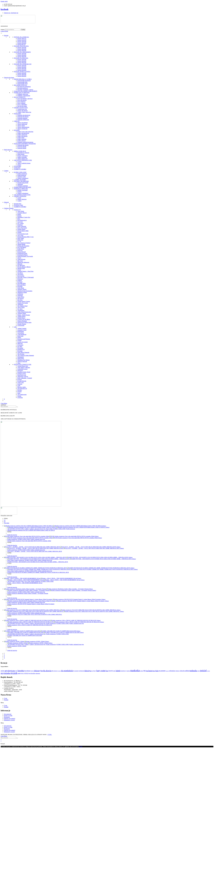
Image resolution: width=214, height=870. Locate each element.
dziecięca (87, 671)
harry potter (101, 670)
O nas (5, 698)
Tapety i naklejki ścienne (23, 163)
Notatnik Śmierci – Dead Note (25, 271)
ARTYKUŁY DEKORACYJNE (23, 160)
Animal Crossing (21, 328)
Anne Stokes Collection (23, 367)
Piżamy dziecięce (21, 199)
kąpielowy (123, 670)
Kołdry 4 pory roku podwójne (25, 131)
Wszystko (6, 523)
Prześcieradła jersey (22, 83)
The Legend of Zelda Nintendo (25, 355)
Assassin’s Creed (21, 330)
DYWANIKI (17, 166)
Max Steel (20, 261)
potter (198, 670)
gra (92, 670)
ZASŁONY (17, 167)
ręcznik (14, 673)
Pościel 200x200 (21, 50)
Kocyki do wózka (22, 106)
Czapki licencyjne (22, 109)
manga (128, 670)
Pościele (6, 35)
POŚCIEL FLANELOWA (21, 58)
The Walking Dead (22, 306)
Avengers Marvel (21, 212)
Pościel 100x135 (21, 38)
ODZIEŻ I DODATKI (20, 196)
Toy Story (20, 309)
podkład (186, 671)
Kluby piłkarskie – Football (24, 378)
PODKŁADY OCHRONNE (22, 92)
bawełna (21, 671)
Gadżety (6, 170)
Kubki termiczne (21, 175)
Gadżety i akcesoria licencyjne (37, 529)
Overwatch (20, 345)
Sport (18, 393)
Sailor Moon (20, 288)
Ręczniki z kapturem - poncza (25, 89)
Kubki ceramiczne (22, 173)
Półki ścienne (20, 154)
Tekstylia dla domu (9, 77)
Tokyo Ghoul (20, 307)
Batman (19, 215)
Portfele (19, 191)
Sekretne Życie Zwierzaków (24, 291)
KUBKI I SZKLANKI (20, 172)
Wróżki (19, 396)
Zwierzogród (20, 325)
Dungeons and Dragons (23, 339)
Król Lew (20, 250)
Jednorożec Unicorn (22, 376)
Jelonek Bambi (21, 244)
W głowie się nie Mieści (23, 319)
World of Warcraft (22, 361)
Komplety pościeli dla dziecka (25, 142)
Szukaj (23, 29)
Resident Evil (20, 349)
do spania (75, 670)
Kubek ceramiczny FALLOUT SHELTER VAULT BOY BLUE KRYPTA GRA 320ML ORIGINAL (34, 614)
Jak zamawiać (7, 714)
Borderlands (20, 331)
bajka (16, 670)
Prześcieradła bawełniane (24, 80)
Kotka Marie (20, 249)
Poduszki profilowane (23, 119)
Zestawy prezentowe (22, 178)
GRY (15, 327)
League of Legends (22, 342)
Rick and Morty (21, 285)
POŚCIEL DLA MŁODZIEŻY (22, 52)
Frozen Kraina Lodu (22, 234)
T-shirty (19, 200)
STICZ (22, 673)
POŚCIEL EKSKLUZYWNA (22, 71)
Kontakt (6, 700)
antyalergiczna (10, 671)
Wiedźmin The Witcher (23, 360)
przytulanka (5, 673)
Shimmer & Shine (22, 292)
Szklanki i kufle (21, 176)
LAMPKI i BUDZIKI (20, 179)
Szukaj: (3, 29)
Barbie (19, 214)
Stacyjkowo (20, 298)
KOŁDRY (17, 130)
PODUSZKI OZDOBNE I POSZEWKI (25, 143)
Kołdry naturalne (21, 139)
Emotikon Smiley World (23, 372)
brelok (32, 670)
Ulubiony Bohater (9, 208)
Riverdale (19, 286)
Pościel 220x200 (21, 70)
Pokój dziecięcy (8, 149)
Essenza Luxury (21, 373)
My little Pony (21, 265)
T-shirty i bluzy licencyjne (24, 112)
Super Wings (20, 297)
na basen (149, 671)
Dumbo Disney (21, 229)
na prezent (162, 671)
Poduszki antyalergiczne (23, 115)
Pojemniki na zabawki (23, 152)
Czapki (19, 197)
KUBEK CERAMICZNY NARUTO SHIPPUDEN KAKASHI (24, 635)
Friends (19, 232)
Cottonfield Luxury (22, 369)
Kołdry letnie (20, 137)
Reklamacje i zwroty (9, 720)
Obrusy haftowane (22, 124)
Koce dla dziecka (21, 100)
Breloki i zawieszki (22, 190)
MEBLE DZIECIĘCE (20, 151)
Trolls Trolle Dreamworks (24, 312)
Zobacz (104, 526)
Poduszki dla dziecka (23, 116)
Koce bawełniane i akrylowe (25, 98)
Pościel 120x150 (21, 40)
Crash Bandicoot (21, 334)
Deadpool (20, 224)
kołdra (114, 670)
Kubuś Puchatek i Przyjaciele (25, 256)
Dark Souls (20, 336)
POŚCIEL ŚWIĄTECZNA (21, 46)
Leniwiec (19, 384)
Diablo (19, 337)
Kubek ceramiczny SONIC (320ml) (16, 646)
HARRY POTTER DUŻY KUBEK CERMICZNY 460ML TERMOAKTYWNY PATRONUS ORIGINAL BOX (38, 572)
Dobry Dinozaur (21, 226)
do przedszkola (67, 671)
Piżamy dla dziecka (22, 110)
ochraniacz (172, 671)
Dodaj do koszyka (12, 535)
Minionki (19, 264)
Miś (144, 671)
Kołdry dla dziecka (22, 136)
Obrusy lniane (21, 125)
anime (2, 671)
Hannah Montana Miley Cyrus (25, 237)
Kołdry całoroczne (22, 134)
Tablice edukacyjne (22, 158)
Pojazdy (19, 391)
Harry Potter (20, 238)
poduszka (193, 670)
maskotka (135, 670)
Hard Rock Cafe (21, 375)
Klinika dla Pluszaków (23, 246)
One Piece (20, 273)
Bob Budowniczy (22, 220)
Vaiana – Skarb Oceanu (23, 315)
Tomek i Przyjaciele (22, 303)
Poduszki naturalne (22, 118)
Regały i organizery (22, 155)
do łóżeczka (81, 670)
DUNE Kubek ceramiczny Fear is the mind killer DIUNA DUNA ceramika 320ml (29, 541)
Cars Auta (20, 221)
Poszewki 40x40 (21, 146)
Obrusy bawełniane (22, 122)
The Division (20, 354)
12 (4, 520)
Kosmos (19, 379)
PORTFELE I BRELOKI (21, 188)
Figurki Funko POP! (22, 182)
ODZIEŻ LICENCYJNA (21, 107)
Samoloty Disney (21, 289)
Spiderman (20, 294)
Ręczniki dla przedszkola (24, 86)
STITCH (26, 673)
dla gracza (54, 670)
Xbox (18, 363)
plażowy (178, 670)
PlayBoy (19, 390)
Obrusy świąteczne (22, 128)
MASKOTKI (17, 203)
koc (107, 671)
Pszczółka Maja (21, 283)
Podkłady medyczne (22, 94)
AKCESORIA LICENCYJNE (22, 194)
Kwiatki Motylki (21, 381)
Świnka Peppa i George (23, 301)
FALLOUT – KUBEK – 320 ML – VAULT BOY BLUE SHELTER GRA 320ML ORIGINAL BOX (34, 551)
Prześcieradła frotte (22, 82)
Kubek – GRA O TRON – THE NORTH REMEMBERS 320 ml (24, 583)
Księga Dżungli (21, 252)
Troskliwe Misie (21, 313)
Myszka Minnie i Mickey (24, 267)
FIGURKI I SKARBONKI (21, 181)
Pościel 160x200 (21, 43)
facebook (4, 9)
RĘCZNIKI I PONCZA (20, 85)
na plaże (156, 671)
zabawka (37, 673)
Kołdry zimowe (21, 140)
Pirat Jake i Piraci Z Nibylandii (25, 277)
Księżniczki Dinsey (22, 255)
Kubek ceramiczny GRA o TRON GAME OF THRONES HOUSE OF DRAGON (29, 625)
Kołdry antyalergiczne (23, 133)
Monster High (21, 268)
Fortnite (19, 340)
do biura (59, 670)
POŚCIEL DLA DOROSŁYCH (22, 64)
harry (94, 670)
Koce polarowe (21, 101)
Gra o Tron (20, 235)
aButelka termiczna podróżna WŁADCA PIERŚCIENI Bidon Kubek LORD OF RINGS (31, 530)
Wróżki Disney (21, 318)
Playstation (20, 348)
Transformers (20, 310)
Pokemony (20, 279)
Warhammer (20, 357)
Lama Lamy (20, 382)
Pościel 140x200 (21, 41)
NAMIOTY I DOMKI (20, 169)
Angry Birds (20, 211)
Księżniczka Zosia (22, 253)
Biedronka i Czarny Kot (23, 217)
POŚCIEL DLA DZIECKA (21, 37)
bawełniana (27, 671)
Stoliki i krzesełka (22, 157)
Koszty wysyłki (8, 715)
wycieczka (32, 673)
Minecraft (19, 343)
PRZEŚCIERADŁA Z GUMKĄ (23, 79)
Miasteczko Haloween (23, 262)
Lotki (18, 385)
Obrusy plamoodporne (23, 127)
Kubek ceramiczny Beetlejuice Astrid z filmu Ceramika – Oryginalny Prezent (27, 593)
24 (4, 521)
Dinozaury (20, 370)
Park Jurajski (20, 276)
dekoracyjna (38, 671)
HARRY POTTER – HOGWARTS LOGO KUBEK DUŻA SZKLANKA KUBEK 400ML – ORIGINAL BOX (37, 562)
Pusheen (19, 280)
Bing (18, 218)
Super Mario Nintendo (23, 352)
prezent (208, 670)
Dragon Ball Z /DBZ (23, 230)
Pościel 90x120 (21, 44)
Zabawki (6, 202)
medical (141, 670)
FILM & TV (17, 209)
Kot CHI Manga (21, 247)
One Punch (20, 274)
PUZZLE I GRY (18, 205)
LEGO (19, 258)
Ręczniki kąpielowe (22, 88)
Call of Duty (20, 333)
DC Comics (20, 223)
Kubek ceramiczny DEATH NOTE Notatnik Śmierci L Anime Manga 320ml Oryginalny (30, 604)
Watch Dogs (20, 358)
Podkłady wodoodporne (23, 95)
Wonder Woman (21, 324)
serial (19, 673)
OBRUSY (17, 121)
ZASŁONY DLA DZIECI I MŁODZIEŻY (25, 91)
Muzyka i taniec (21, 387)
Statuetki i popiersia (22, 185)
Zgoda (80, 746)
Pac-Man (19, 346)
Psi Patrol (19, 282)
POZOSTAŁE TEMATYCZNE (22, 364)
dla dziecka (47, 671)
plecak (182, 671)
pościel (203, 670)
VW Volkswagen (21, 394)
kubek (118, 671)
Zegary (19, 164)
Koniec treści (4, 1)
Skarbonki (20, 184)
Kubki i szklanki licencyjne (38, 539)
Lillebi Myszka (21, 259)
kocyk (111, 671)
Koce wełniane (21, 103)
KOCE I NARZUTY (19, 97)
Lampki (19, 161)
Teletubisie (20, 304)
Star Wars (19, 300)
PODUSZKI (17, 113)
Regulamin (7, 717)
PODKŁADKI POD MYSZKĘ (22, 187)
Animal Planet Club (22, 366)
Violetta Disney (21, 316)
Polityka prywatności (9, 718)
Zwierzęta (20, 397)
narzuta (167, 670)
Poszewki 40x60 (21, 148)
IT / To (19, 241)
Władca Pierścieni (22, 321)
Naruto (19, 270)
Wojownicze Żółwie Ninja (24, 322)
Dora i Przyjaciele (22, 227)
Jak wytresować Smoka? (23, 243)
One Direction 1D (22, 388)
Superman (20, 295)
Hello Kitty (20, 240)
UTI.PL (50, 734)
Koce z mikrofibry (22, 104)
